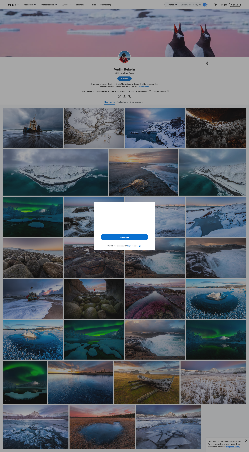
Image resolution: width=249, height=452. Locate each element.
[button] (124, 237)
